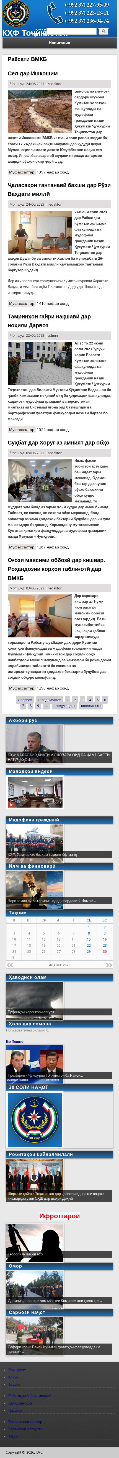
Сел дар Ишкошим (33, 73)
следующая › (65, 705)
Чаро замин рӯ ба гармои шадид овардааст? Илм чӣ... (52, 901)
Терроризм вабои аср (25, 1254)
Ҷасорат (15, 1410)
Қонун (13, 1377)
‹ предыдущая (49, 700)
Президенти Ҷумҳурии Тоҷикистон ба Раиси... (45, 1075)
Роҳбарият (17, 1370)
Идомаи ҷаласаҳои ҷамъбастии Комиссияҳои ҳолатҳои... (55, 1301)
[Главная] (16, 26)
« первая (25, 700)
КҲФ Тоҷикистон (35, 33)
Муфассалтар (22, 172)
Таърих (14, 1384)
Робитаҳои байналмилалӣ (29, 1396)
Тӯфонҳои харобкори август (31, 1012)
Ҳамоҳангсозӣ (20, 1403)
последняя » (91, 705)
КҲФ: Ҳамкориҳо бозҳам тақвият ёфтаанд (42, 854)
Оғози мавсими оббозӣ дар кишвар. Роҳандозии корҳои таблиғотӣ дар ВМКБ (56, 569)
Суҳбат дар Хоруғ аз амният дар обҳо (58, 442)
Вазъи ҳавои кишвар (25, 1422)
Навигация (59, 42)
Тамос (13, 1436)
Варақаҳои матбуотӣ (25, 1429)
